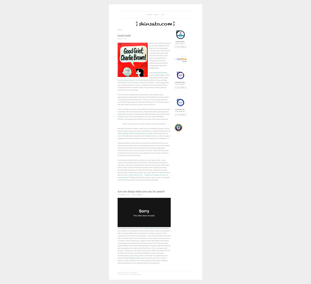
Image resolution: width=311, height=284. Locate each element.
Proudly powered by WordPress (127, 272)
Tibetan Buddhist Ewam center (134, 258)
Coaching (149, 14)
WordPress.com (136, 274)
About (163, 14)
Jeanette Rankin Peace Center (154, 228)
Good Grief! (124, 35)
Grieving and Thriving (159, 73)
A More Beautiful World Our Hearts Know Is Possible (135, 133)
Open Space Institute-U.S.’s (129, 80)
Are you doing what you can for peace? (141, 191)
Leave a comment (136, 194)
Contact (156, 14)
